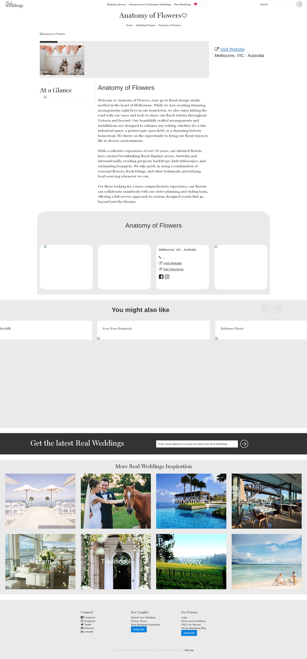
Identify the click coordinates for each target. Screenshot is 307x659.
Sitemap (189, 650)
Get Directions (173, 269)
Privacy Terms (139, 621)
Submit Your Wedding (143, 617)
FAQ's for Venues (191, 624)
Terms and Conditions (193, 621)
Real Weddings (182, 4)
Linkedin (88, 631)
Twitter (88, 624)
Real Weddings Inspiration (145, 624)
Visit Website (232, 49)
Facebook (89, 617)
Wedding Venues (116, 4)
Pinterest (88, 628)
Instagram (89, 621)
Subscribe (138, 629)
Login (184, 617)
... (164, 257)
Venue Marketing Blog (193, 628)
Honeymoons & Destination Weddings (150, 4)
